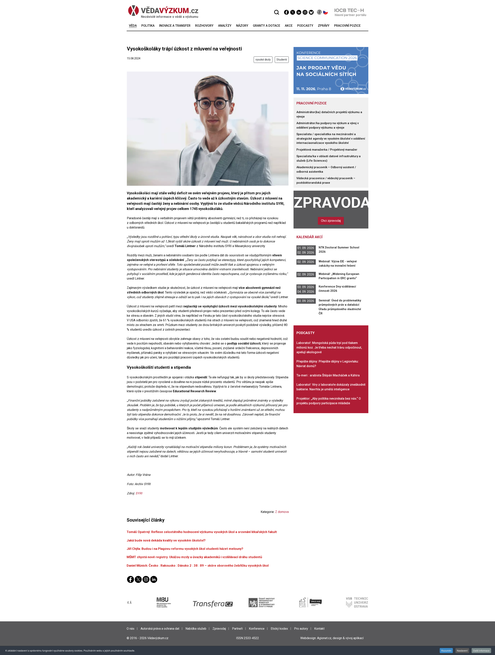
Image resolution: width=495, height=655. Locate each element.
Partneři (237, 628)
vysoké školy (263, 59)
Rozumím (446, 650)
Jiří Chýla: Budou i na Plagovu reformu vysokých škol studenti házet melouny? (185, 549)
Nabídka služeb (195, 628)
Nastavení (462, 650)
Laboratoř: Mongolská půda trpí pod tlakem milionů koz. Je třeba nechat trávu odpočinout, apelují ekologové (329, 347)
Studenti (282, 59)
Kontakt (319, 628)
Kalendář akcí (309, 237)
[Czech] (325, 12)
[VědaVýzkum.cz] (163, 10)
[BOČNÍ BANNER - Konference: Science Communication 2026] (331, 70)
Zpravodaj (331, 202)
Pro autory (301, 628)
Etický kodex (279, 628)
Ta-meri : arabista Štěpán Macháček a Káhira (328, 375)
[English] (319, 12)
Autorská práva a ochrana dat (160, 628)
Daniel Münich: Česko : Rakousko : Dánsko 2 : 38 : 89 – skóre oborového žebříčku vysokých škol (198, 565)
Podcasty (305, 333)
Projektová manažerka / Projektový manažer (326, 149)
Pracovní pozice (311, 103)
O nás (130, 628)
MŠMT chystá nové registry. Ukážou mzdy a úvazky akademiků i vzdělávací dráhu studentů (194, 557)
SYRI (139, 493)
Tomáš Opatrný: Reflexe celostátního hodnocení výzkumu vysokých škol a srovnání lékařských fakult (202, 532)
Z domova (282, 512)
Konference (257, 628)
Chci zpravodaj (331, 221)
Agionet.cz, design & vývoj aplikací (340, 638)
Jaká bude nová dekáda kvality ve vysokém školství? (166, 540)
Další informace (481, 650)
